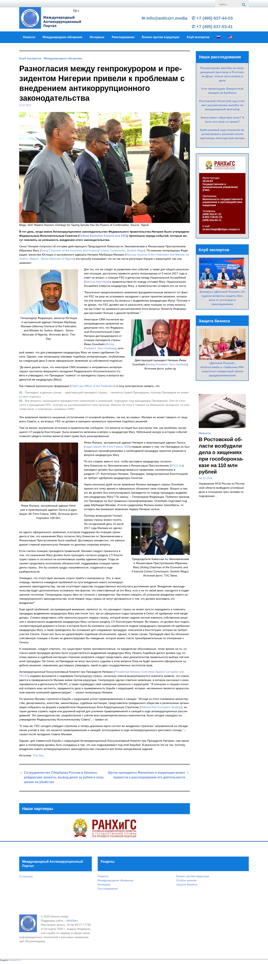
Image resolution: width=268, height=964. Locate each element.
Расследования (123, 37)
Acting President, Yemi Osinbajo (167, 364)
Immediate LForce (14, 960)
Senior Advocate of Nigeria (57, 258)
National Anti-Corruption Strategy (161, 707)
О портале (26, 876)
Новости (29, 37)
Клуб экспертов (198, 37)
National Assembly (96, 281)
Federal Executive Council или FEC (103, 235)
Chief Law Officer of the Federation (92, 386)
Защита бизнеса (186, 884)
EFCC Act (177, 465)
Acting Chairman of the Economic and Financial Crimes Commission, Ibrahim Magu (92, 250)
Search (243, 4)
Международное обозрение (62, 37)
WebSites (72, 920)
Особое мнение (186, 880)
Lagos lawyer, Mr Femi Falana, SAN (107, 446)
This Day (38, 755)
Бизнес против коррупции (160, 37)
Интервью (97, 37)
